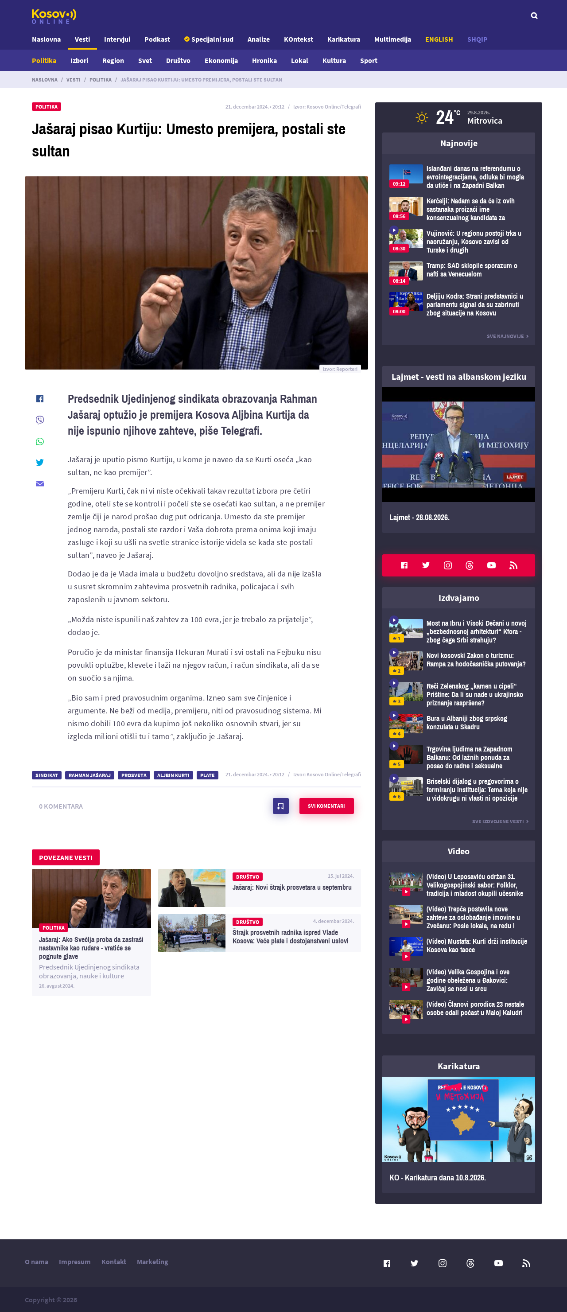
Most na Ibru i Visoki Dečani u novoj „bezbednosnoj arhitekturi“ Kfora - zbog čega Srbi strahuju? (458, 631)
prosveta (134, 775)
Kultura (334, 60)
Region (113, 60)
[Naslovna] (54, 16)
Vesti (82, 39)
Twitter (426, 565)
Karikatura (343, 39)
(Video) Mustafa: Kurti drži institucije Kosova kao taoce (458, 949)
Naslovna (46, 39)
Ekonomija (221, 60)
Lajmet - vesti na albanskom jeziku (459, 376)
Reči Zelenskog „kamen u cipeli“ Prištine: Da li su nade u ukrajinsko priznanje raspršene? (458, 694)
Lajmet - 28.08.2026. (458, 460)
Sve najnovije (505, 336)
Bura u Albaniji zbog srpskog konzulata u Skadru (458, 726)
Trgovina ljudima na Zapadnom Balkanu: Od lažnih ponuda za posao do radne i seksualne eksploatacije (458, 757)
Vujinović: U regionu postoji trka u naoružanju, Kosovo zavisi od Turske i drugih (458, 241)
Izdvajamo (459, 597)
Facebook (404, 565)
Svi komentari (326, 805)
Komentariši (281, 806)
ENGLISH (439, 39)
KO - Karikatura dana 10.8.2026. (458, 1135)
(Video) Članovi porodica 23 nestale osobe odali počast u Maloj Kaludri (458, 1012)
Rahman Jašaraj (90, 775)
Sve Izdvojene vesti (498, 821)
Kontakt (113, 1261)
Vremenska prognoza (458, 117)
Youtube (491, 565)
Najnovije (459, 142)
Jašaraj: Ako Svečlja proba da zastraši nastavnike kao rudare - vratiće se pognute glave (91, 932)
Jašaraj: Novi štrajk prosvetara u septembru (259, 888)
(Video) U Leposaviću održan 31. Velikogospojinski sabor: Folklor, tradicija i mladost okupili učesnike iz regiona (458, 885)
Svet (145, 60)
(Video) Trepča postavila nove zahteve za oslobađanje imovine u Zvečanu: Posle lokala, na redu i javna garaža (458, 917)
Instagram (447, 565)
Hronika (264, 60)
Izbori (79, 60)
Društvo (178, 60)
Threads (469, 565)
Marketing (152, 1261)
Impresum (75, 1261)
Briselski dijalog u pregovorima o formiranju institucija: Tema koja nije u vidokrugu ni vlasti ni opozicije (458, 789)
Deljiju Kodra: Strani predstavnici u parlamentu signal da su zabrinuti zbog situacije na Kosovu (458, 304)
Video (459, 850)
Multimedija (392, 39)
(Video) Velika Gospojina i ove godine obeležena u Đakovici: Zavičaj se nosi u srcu (458, 980)
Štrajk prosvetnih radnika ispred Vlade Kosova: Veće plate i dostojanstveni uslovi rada (259, 933)
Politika (44, 60)
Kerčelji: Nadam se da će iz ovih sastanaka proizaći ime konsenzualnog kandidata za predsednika (458, 209)
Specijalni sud (212, 39)
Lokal (299, 60)
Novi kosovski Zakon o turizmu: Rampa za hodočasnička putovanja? (458, 663)
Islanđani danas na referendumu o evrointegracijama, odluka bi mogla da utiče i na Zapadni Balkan (458, 177)
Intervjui (117, 39)
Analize (259, 39)
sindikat (46, 775)
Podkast (157, 39)
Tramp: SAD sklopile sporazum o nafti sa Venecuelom (458, 273)
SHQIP (477, 39)
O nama (36, 1261)
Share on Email (40, 484)
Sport (368, 60)
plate (207, 775)
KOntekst (298, 39)
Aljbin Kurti (173, 775)
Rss (513, 565)
